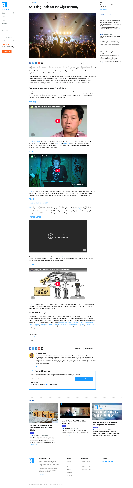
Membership (7, 51)
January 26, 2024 (107, 50)
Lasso (30, 304)
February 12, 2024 (107, 18)
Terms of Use (52, 484)
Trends (31, 342)
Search (4, 13)
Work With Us (86, 464)
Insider (5, 44)
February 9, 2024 (107, 34)
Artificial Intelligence (78, 209)
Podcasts (4, 23)
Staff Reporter (37, 435)
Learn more (42, 474)
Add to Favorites (89, 63)
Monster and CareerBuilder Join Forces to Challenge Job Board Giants (41, 427)
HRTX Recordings (7, 37)
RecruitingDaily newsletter (38, 384)
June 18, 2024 (108, 429)
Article (31, 10)
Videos (4, 27)
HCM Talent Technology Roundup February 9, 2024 (110, 37)
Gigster (31, 207)
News (3, 20)
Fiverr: (32, 151)
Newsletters (34, 382)
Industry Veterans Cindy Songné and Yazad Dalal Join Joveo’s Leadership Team (110, 21)
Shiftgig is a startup (34, 141)
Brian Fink (67, 428)
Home (30, 2)
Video (36, 342)
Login (3, 41)
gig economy (66, 143)
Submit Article (103, 9)
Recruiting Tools (38, 10)
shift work (59, 143)
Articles (4, 16)
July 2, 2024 (45, 435)
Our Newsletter (86, 461)
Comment (77, 63)
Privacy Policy (60, 484)
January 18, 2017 (55, 10)
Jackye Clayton (47, 10)
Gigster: (32, 199)
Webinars (5, 30)
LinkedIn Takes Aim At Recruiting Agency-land (74, 422)
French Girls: (35, 217)
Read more (113, 45)
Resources (5, 34)
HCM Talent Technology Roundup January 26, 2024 (110, 52)
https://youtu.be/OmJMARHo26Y (38, 203)
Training (69, 478)
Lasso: (32, 264)
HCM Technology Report (53, 384)
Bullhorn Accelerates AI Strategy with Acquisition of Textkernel (105, 423)
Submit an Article (105, 3)
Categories (33, 334)
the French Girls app (67, 257)
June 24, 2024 (74, 428)
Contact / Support (87, 469)
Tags (31, 340)
